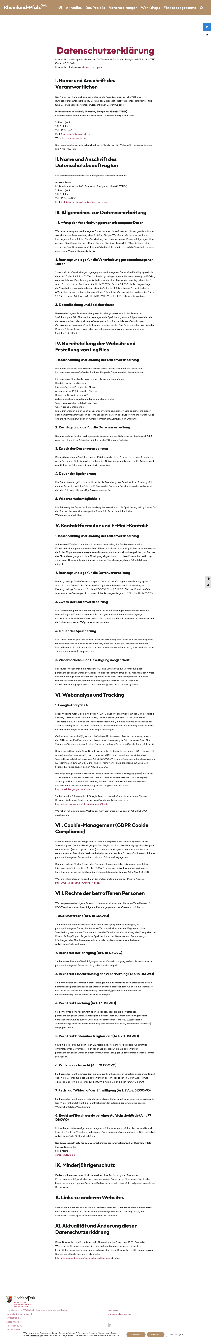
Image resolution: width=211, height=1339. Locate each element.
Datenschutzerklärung (119, 1314)
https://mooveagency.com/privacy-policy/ (78, 882)
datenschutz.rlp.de (92, 67)
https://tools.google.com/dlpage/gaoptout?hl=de (81, 804)
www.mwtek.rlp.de (76, 138)
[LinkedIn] (109, 1325)
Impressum (113, 1310)
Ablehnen (155, 1334)
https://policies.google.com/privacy (74, 789)
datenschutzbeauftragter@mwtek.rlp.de (85, 202)
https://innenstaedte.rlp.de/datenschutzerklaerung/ (82, 1258)
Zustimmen (136, 1334)
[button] (201, 7)
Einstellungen (36, 1336)
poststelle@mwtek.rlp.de (76, 134)
